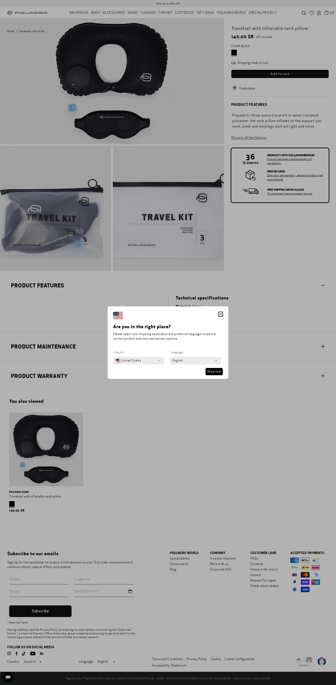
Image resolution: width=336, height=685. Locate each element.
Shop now (214, 371)
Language (177, 352)
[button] (220, 314)
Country (119, 352)
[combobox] (128, 360)
